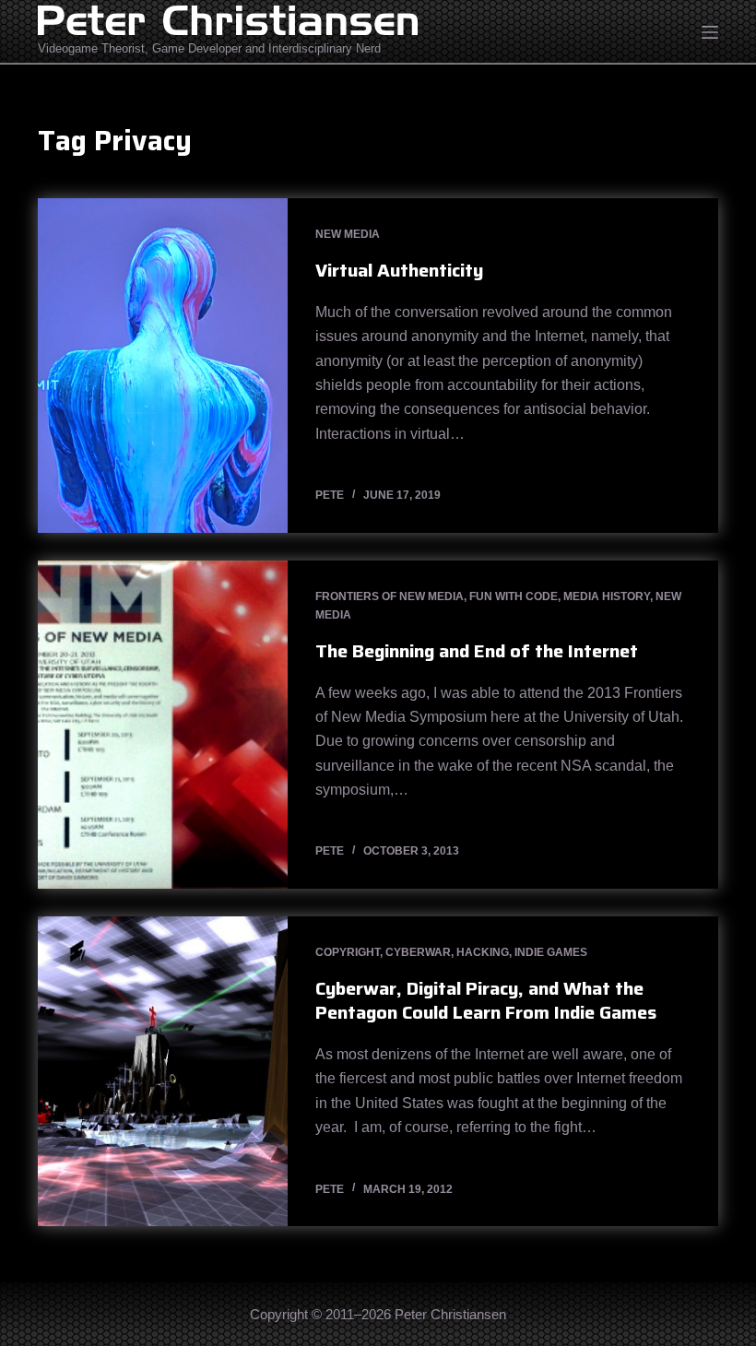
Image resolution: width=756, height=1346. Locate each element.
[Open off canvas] (710, 32)
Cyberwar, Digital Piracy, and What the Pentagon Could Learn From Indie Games (485, 1000)
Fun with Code (513, 596)
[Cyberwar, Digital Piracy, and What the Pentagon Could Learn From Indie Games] (163, 1071)
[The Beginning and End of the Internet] (163, 725)
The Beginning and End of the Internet (476, 651)
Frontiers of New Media (389, 596)
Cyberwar (418, 952)
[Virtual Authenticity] (163, 365)
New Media (347, 234)
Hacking (482, 952)
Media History (606, 596)
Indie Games (550, 952)
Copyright (347, 952)
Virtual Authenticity (399, 270)
